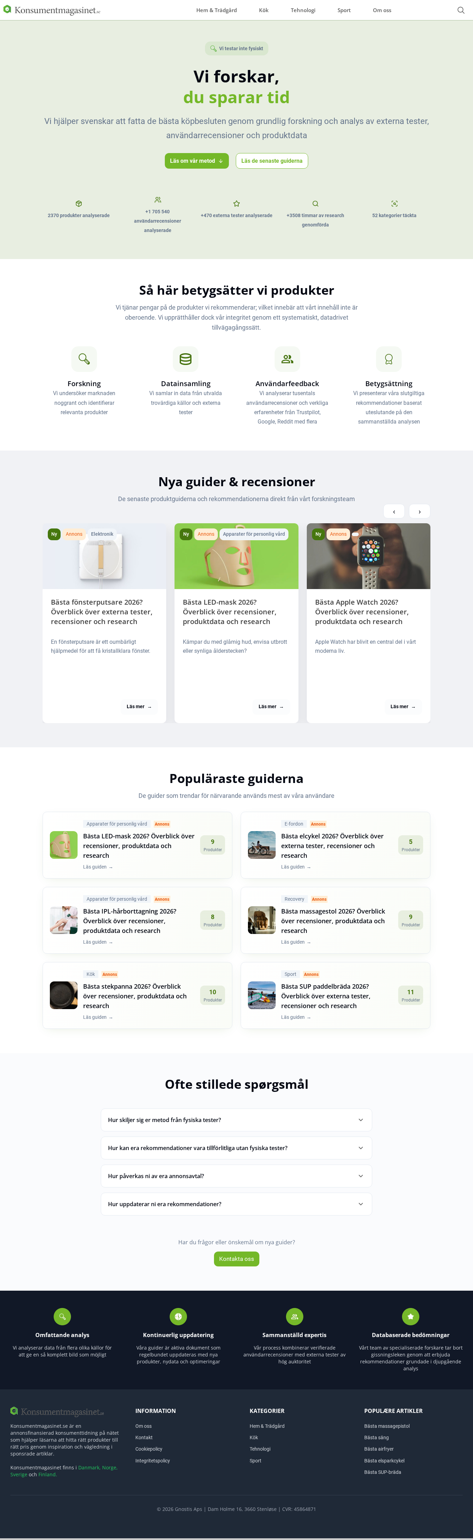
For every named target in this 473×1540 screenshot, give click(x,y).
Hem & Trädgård (216, 10)
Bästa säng (376, 1437)
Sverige (18, 1474)
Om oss (382, 10)
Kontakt (144, 1437)
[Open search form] (461, 10)
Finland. (47, 1474)
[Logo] (51, 10)
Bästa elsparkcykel (384, 1460)
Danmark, (89, 1467)
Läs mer (139, 706)
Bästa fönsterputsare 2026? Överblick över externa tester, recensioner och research (101, 611)
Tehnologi (303, 10)
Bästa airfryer (379, 1449)
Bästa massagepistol (387, 1426)
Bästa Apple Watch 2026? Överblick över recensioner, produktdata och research (362, 611)
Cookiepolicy (148, 1449)
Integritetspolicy (152, 1460)
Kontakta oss (236, 1258)
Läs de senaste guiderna (272, 161)
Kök (264, 10)
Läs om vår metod (192, 161)
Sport (344, 10)
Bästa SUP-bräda (382, 1472)
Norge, (110, 1467)
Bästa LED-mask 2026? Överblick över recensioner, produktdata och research (229, 611)
